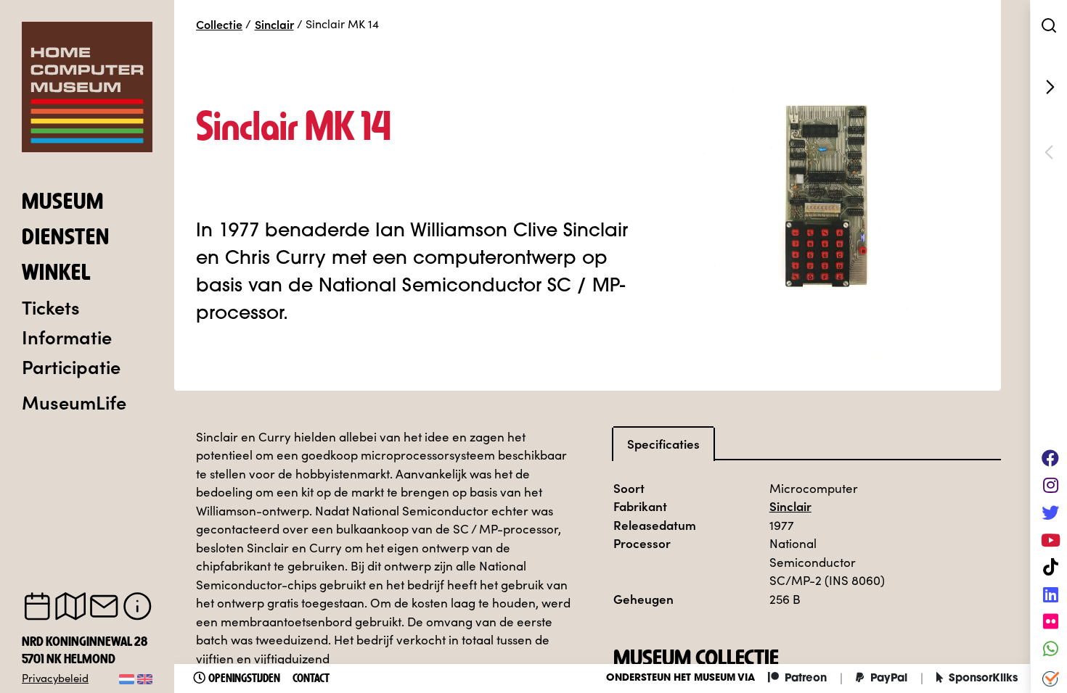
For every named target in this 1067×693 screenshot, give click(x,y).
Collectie (219, 24)
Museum (63, 203)
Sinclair (274, 24)
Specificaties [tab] (663, 443)
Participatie (71, 366)
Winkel (56, 274)
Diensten (66, 238)
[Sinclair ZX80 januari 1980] (1049, 87)
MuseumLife (74, 402)
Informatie (67, 336)
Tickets (51, 307)
